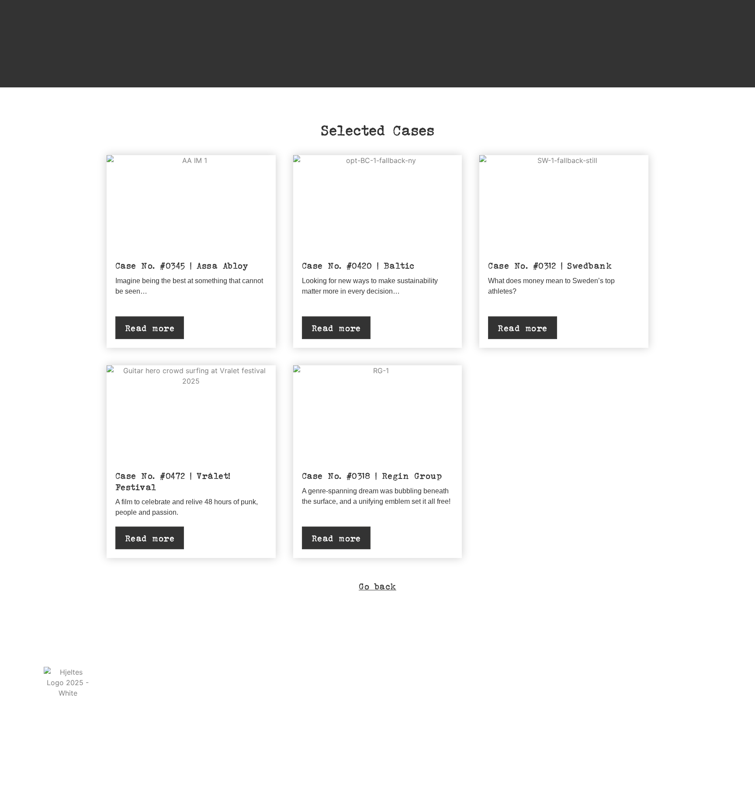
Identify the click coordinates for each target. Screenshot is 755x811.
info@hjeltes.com (207, 690)
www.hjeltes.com (129, 690)
